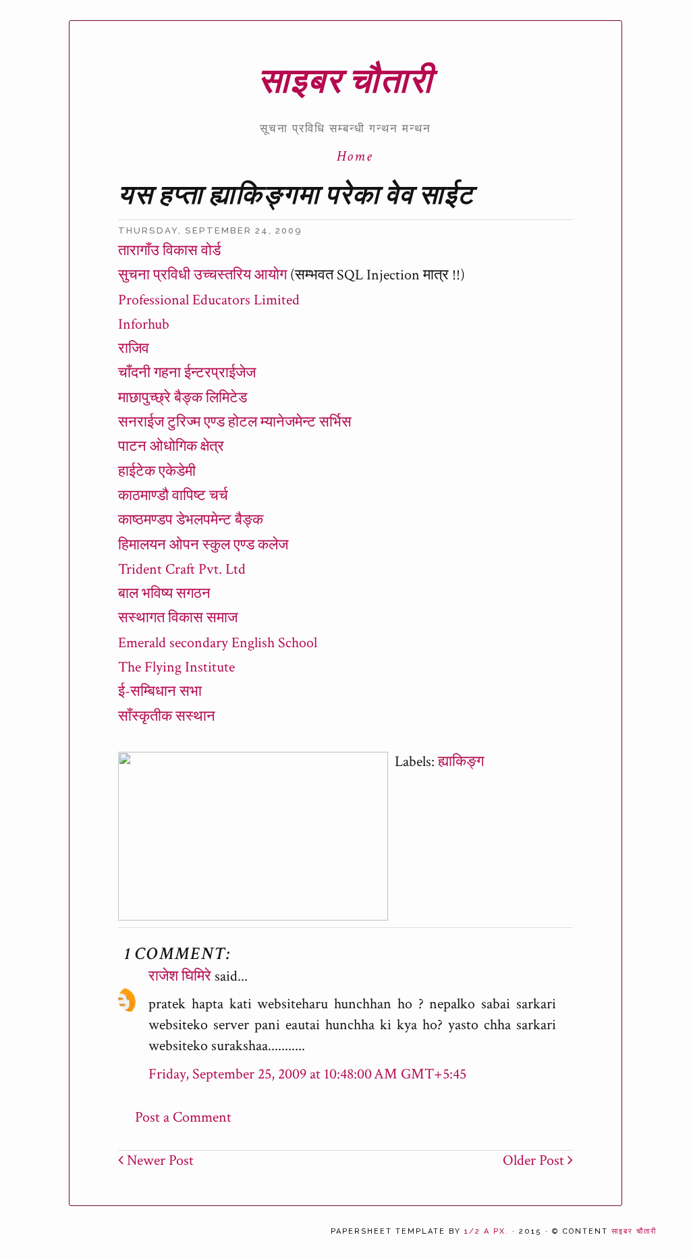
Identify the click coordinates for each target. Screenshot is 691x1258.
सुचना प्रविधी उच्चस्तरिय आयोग (202, 275)
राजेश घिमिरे (179, 976)
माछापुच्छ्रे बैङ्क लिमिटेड (182, 398)
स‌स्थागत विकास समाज (178, 618)
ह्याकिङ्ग (461, 761)
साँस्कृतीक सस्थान (166, 716)
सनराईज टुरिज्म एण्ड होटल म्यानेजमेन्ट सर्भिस (235, 422)
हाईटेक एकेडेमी (157, 471)
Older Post (535, 1160)
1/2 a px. (486, 1231)
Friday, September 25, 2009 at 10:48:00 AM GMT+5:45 (307, 1074)
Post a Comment (183, 1117)
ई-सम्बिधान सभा (160, 691)
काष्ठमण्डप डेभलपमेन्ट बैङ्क (190, 520)
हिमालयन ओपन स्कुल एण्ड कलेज (203, 545)
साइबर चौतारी (345, 82)
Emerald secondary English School (217, 643)
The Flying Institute (176, 667)
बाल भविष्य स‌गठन (164, 593)
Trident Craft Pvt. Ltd (182, 569)
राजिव (133, 348)
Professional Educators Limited (209, 300)
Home (355, 156)
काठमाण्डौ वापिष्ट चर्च (173, 495)
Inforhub (143, 324)
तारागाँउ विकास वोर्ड (169, 251)
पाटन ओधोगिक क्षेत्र (171, 446)
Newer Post (158, 1160)
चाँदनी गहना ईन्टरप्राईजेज (187, 373)
